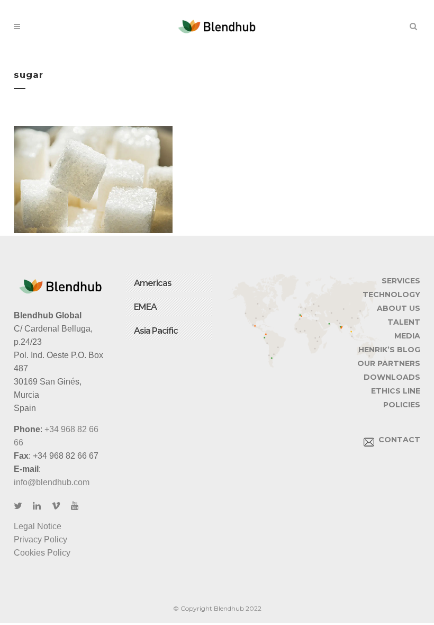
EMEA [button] (145, 307)
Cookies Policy (42, 552)
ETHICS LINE (395, 391)
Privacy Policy (40, 539)
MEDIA (407, 336)
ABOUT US (398, 308)
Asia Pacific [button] (156, 331)
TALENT (403, 322)
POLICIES (401, 404)
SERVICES (401, 280)
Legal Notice (37, 526)
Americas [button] (152, 283)
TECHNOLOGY (391, 294)
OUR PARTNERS (388, 363)
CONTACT (397, 439)
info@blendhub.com (51, 482)
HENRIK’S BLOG (389, 349)
